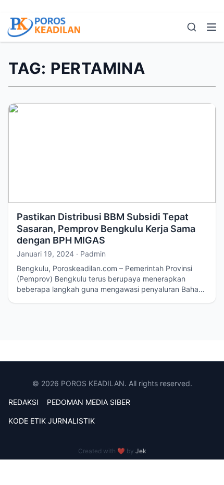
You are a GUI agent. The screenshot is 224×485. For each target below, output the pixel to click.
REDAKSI (23, 402)
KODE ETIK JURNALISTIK (51, 420)
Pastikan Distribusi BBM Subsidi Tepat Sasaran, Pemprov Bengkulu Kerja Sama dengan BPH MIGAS (106, 228)
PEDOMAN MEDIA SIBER (88, 402)
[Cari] (191, 27)
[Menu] (211, 27)
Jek (140, 451)
